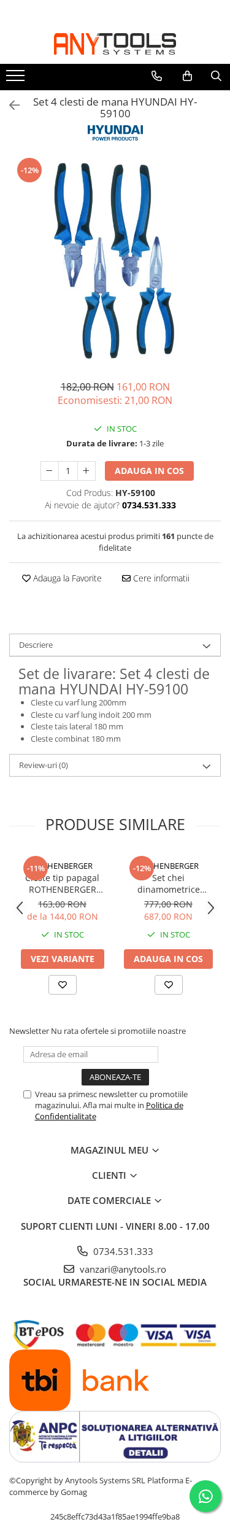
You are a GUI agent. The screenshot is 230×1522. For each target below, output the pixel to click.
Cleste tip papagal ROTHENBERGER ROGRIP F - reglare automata (62, 883)
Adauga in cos (149, 470)
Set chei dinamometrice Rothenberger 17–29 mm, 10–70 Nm (168, 883)
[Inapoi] (9, 105)
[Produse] (17, 79)
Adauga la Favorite (66, 578)
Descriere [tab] (36, 644)
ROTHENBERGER (62, 865)
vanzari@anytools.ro (121, 1269)
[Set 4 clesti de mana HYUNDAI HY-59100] (115, 262)
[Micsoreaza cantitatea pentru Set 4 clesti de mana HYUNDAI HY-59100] (49, 471)
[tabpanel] (115, 262)
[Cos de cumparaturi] (187, 76)
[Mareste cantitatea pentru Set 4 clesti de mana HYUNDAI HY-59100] (86, 471)
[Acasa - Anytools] (115, 44)
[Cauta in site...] (216, 76)
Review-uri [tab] (43, 765)
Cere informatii (160, 578)
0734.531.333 (122, 1251)
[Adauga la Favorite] (62, 985)
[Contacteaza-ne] (157, 76)
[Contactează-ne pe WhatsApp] (205, 1496)
